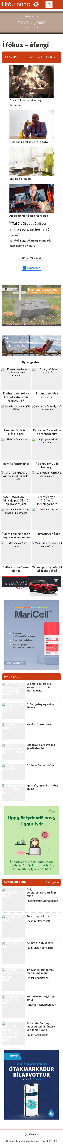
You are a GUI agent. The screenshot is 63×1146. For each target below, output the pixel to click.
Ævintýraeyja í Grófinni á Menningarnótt (47, 500)
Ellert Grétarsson (38, 1034)
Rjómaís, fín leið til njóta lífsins (16, 432)
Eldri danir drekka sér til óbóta (28, 142)
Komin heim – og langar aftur (42, 998)
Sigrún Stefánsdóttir (39, 920)
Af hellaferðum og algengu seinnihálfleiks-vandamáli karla (42, 1026)
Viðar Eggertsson (38, 977)
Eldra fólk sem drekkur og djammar (25, 102)
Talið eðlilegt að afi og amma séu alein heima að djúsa (30, 243)
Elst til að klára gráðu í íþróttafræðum (41, 746)
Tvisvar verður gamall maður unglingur (40, 971)
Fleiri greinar (52, 882)
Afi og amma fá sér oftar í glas (28, 215)
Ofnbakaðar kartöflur (40, 765)
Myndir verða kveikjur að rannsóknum (47, 432)
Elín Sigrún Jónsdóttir (40, 947)
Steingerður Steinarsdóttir (43, 900)
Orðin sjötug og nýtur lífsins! (40, 705)
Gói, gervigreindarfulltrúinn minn (41, 892)
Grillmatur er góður (47, 534)
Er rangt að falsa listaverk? (47, 395)
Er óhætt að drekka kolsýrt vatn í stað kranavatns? (16, 397)
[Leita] (49, 4)
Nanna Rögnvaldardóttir (42, 1004)
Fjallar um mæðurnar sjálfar (16, 569)
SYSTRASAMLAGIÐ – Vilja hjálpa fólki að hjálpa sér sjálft (16, 500)
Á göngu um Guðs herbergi (47, 465)
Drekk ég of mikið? (21, 178)
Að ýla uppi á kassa (38, 916)
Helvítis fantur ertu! (16, 464)
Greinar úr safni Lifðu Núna (41, 57)
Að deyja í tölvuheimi (40, 943)
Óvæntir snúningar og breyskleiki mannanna (15, 535)
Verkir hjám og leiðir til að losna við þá (47, 569)
